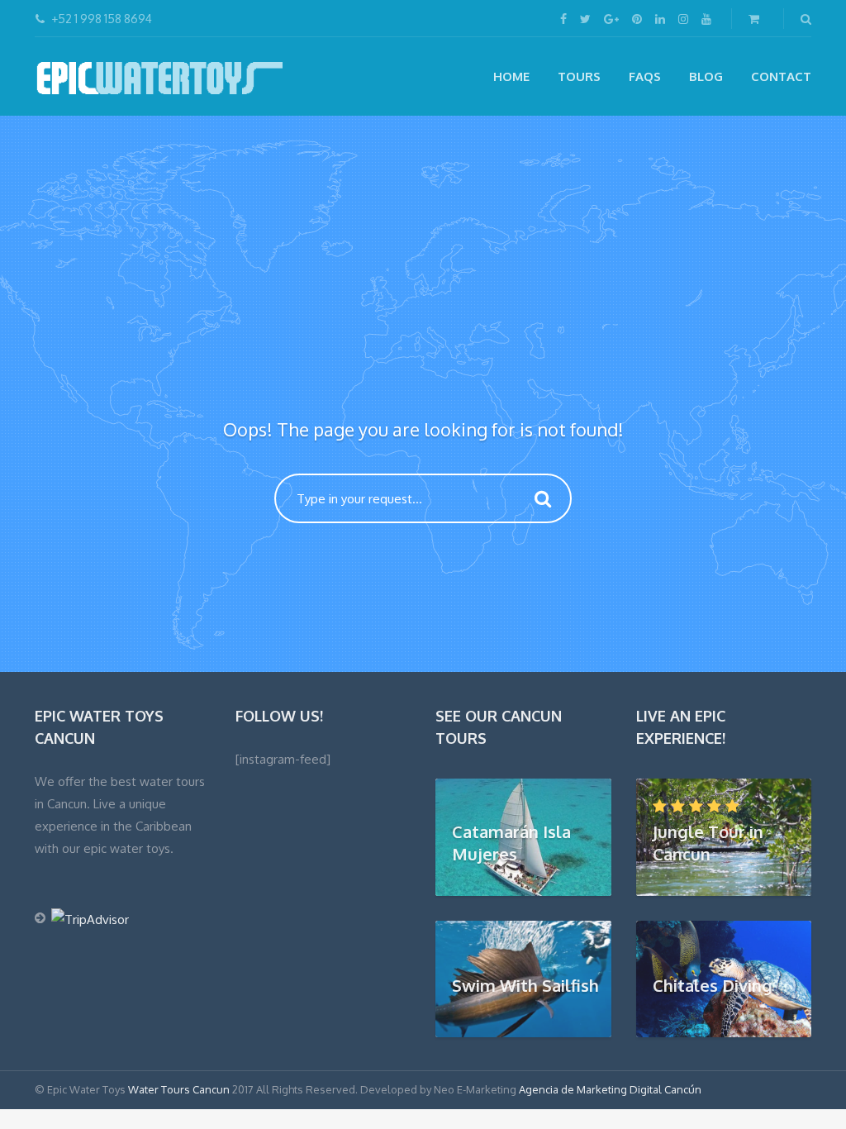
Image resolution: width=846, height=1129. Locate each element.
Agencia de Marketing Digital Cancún (610, 1089)
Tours (579, 76)
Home (511, 76)
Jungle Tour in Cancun (708, 843)
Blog (706, 76)
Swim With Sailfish (525, 984)
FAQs (645, 76)
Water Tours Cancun (179, 1089)
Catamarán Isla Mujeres (511, 843)
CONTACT (781, 76)
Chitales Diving (712, 984)
